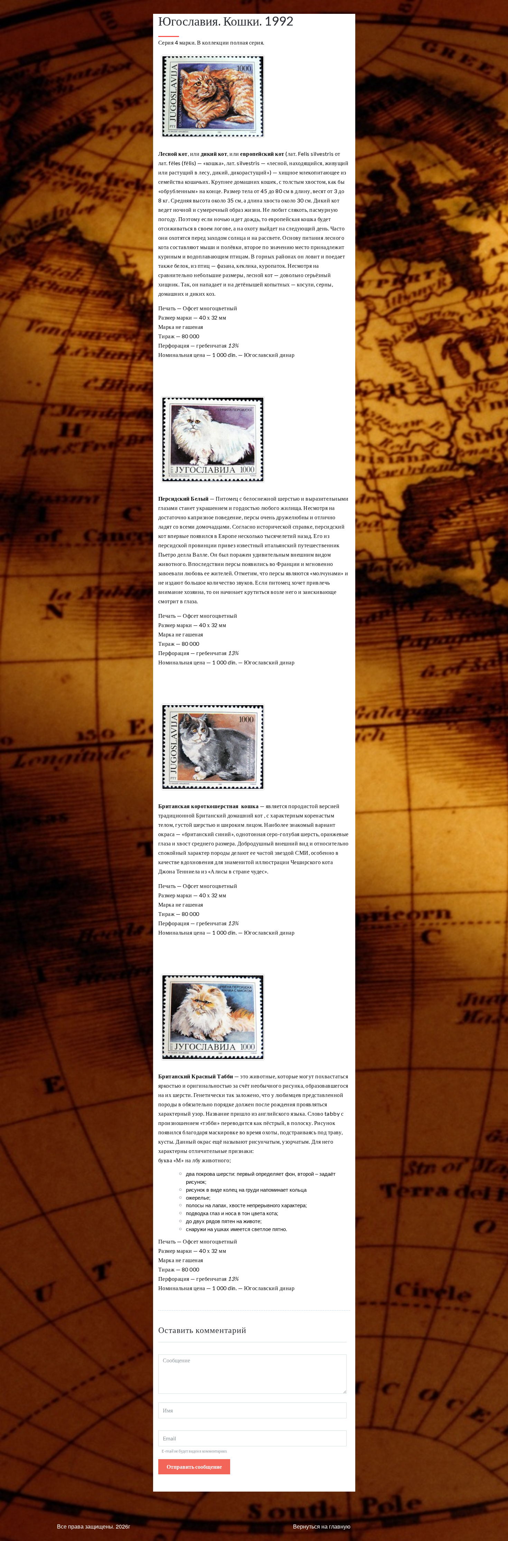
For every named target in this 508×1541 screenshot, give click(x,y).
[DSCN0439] (213, 96)
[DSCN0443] (213, 1017)
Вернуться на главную (321, 1526)
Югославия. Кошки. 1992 (225, 20)
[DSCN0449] (213, 747)
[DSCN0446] (213, 439)
